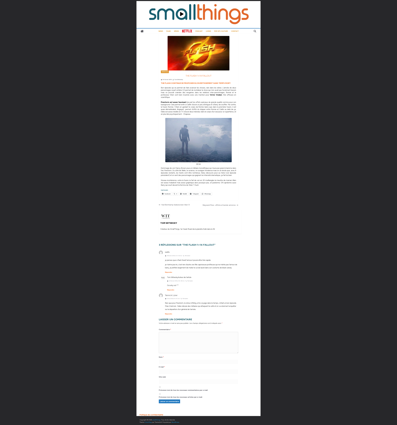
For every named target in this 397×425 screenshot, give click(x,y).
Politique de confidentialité (151, 415)
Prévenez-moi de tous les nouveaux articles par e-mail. (181, 397)
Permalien (187, 255)
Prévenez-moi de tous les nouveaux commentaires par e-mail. (183, 390)
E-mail (162, 367)
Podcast (199, 31)
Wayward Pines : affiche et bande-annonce (219, 205)
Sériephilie (165, 71)
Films (168, 31)
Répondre (168, 272)
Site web (162, 377)
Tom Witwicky (178, 79)
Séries (176, 31)
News (160, 31)
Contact (235, 31)
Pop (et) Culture (221, 31)
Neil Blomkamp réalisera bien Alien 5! (175, 205)
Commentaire (165, 329)
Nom (161, 357)
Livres (208, 31)
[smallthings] (142, 31)
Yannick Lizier (171, 295)
